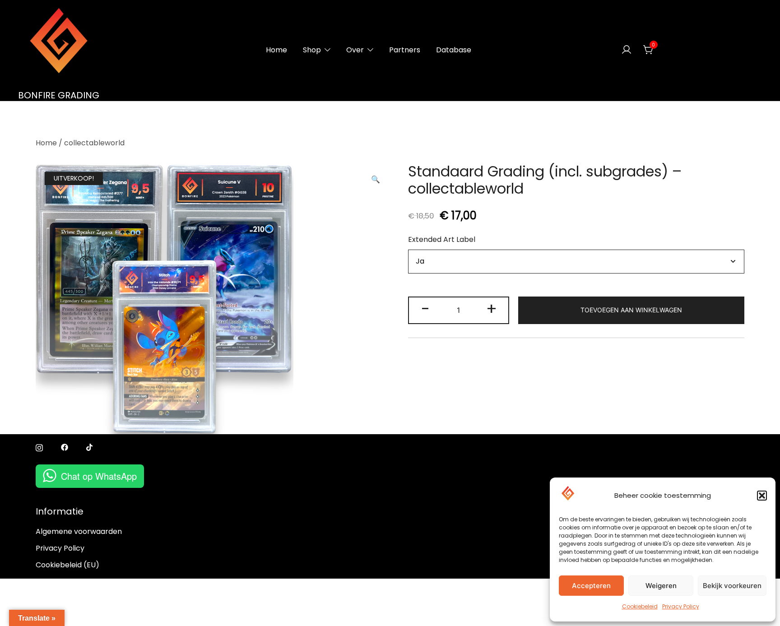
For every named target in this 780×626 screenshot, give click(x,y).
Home (276, 50)
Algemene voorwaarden (79, 531)
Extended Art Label (441, 239)
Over (355, 50)
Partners (404, 50)
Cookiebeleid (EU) (67, 565)
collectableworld (94, 143)
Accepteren (591, 585)
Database (453, 50)
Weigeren (661, 585)
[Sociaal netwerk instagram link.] (39, 447)
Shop (312, 50)
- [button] (425, 309)
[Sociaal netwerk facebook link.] (64, 447)
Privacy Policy (680, 606)
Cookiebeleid (640, 606)
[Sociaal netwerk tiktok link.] (89, 447)
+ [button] (491, 309)
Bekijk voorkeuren (732, 585)
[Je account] (626, 50)
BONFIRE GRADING (58, 95)
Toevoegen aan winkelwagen (631, 310)
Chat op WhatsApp (99, 475)
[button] (761, 495)
